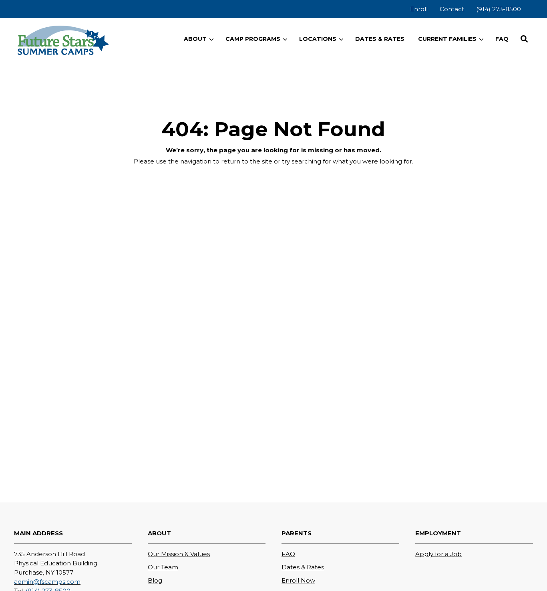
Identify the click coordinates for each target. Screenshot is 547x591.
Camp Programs (252, 38)
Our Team (163, 567)
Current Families (447, 38)
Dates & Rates (303, 567)
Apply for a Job (438, 554)
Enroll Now (298, 580)
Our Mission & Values (179, 554)
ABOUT (195, 38)
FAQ (288, 554)
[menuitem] (419, 9)
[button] (524, 38)
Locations (317, 38)
